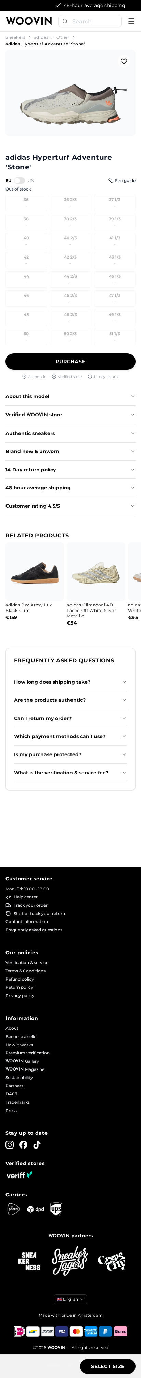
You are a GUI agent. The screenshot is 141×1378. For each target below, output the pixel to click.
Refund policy (19, 979)
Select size (108, 1366)
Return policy (19, 987)
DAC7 (11, 1094)
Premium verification (27, 1052)
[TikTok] (37, 1145)
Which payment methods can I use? (59, 736)
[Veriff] (19, 1175)
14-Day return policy (30, 470)
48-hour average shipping (38, 488)
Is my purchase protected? (47, 754)
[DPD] (35, 1209)
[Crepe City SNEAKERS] (111, 1261)
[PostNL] (13, 1209)
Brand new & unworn (32, 451)
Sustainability (19, 1077)
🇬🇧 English (67, 1299)
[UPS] (56, 1209)
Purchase (71, 361)
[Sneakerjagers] (70, 1261)
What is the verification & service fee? (61, 773)
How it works (19, 1044)
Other (62, 37)
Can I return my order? (43, 718)
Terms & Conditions (25, 970)
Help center (26, 897)
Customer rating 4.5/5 (32, 506)
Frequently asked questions (33, 929)
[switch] (19, 180)
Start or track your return (39, 913)
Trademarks (17, 1102)
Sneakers (15, 37)
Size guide (125, 180)
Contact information (26, 921)
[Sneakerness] (29, 1261)
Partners (14, 1085)
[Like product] (124, 61)
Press (11, 1110)
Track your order (31, 905)
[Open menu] (131, 21)
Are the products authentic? (50, 700)
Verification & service (26, 962)
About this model (27, 396)
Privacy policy (19, 995)
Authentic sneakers (30, 433)
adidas (41, 37)
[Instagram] (9, 1145)
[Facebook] (23, 1145)
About (11, 1028)
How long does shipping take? (52, 682)
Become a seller (21, 1036)
